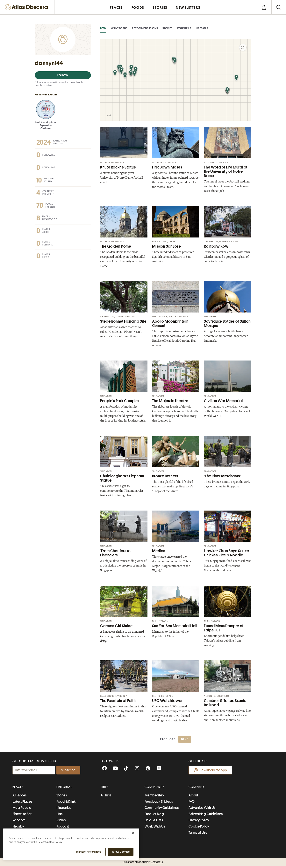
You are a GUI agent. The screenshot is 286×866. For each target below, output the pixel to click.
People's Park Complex (120, 401)
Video (61, 820)
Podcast (62, 826)
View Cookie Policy (50, 842)
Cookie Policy (199, 826)
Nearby (18, 826)
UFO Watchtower (167, 701)
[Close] (133, 832)
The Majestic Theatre (170, 401)
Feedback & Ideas (159, 801)
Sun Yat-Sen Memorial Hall (174, 626)
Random (19, 820)
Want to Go (119, 28)
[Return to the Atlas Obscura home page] (27, 7)
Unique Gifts (154, 820)
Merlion (158, 551)
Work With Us (155, 826)
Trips (105, 786)
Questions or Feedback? (143, 862)
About (193, 795)
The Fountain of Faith (118, 701)
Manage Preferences (88, 851)
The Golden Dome (115, 246)
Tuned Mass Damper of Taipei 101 (224, 628)
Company (197, 786)
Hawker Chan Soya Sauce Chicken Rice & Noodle (226, 553)
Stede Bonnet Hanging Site (123, 321)
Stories (167, 28)
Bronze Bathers (165, 476)
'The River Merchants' (222, 476)
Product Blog (154, 813)
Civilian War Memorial (223, 401)
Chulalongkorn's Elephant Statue (122, 478)
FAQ (192, 801)
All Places (19, 795)
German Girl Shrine (116, 626)
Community (155, 786)
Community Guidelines (162, 807)
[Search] (278, 7)
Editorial (64, 786)
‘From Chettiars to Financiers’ (115, 553)
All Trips (106, 795)
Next (184, 739)
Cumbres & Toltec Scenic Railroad (225, 703)
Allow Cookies (121, 851)
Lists (59, 813)
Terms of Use (198, 832)
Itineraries (63, 807)
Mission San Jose (166, 246)
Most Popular (22, 807)
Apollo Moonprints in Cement (170, 323)
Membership (154, 795)
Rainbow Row (216, 246)
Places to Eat (22, 813)
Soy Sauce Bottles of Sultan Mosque (227, 323)
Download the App (213, 770)
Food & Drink (65, 801)
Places (18, 786)
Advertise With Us (202, 807)
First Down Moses (167, 167)
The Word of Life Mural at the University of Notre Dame (225, 171)
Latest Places (22, 801)
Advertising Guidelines (206, 813)
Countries (184, 28)
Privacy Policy (199, 820)
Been (103, 28)
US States (202, 28)
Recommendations (145, 28)
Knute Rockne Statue (118, 167)
